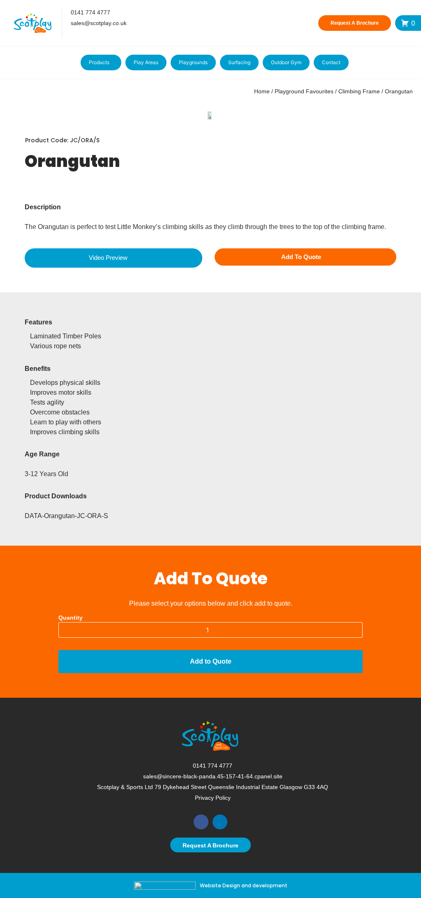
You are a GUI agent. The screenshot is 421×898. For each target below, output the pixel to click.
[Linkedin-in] (84, 35)
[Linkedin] (220, 822)
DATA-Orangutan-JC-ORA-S (66, 515)
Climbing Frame (359, 91)
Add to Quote (210, 661)
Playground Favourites (304, 91)
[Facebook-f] (70, 35)
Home (262, 91)
